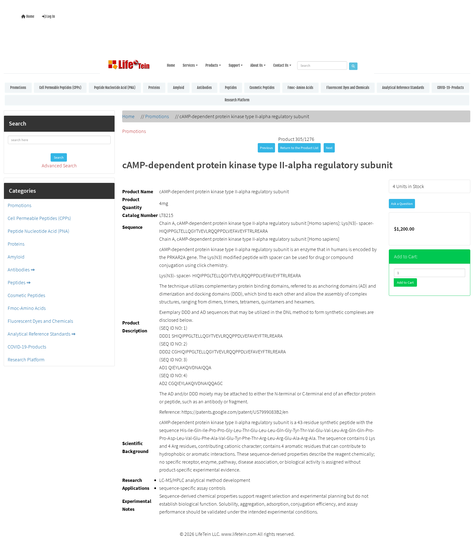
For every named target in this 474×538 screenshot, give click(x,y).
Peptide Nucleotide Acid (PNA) (114, 88)
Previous (266, 148)
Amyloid (178, 88)
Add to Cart (405, 282)
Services (189, 65)
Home (29, 16)
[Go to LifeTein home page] (129, 65)
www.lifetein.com (239, 534)
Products (211, 65)
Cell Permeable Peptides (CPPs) (60, 88)
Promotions (18, 88)
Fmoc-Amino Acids (300, 88)
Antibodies (204, 88)
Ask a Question (402, 203)
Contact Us (280, 65)
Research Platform (237, 100)
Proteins (154, 88)
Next (329, 148)
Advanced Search (59, 165)
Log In (50, 16)
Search (59, 157)
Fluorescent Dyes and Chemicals (347, 88)
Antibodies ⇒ (21, 269)
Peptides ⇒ (19, 282)
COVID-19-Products (450, 88)
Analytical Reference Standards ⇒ (42, 334)
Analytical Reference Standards (403, 88)
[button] (465, 514)
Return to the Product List (299, 148)
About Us (256, 65)
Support (234, 65)
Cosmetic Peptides (262, 88)
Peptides (231, 88)
